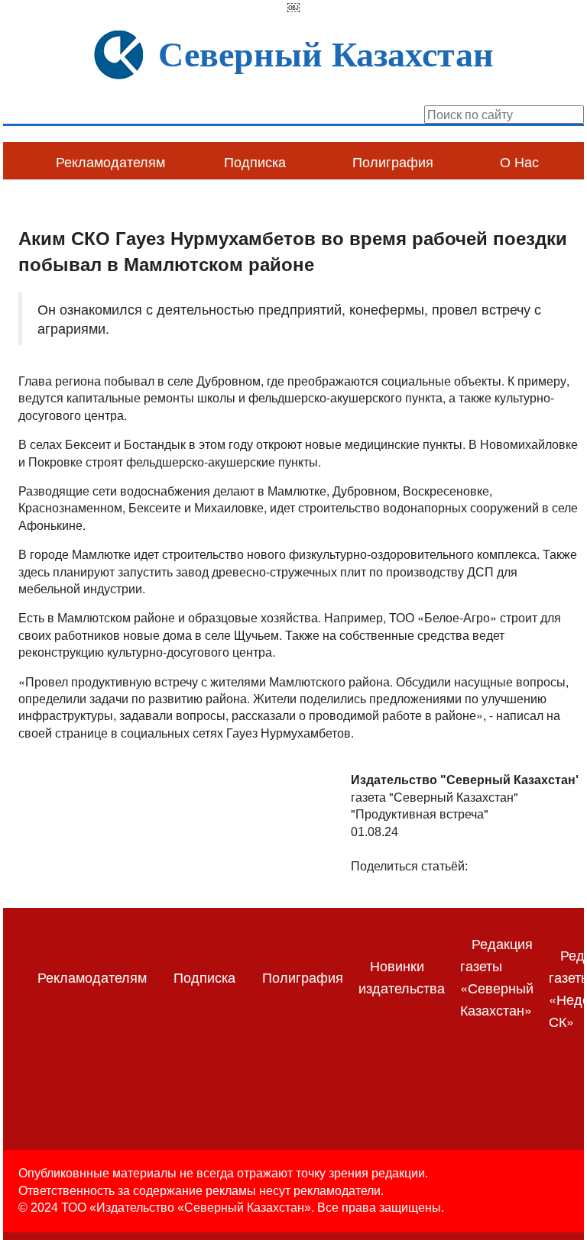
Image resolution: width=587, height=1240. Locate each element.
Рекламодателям (110, 161)
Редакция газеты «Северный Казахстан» (496, 976)
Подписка (255, 161)
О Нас (519, 161)
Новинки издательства (401, 976)
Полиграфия (392, 161)
